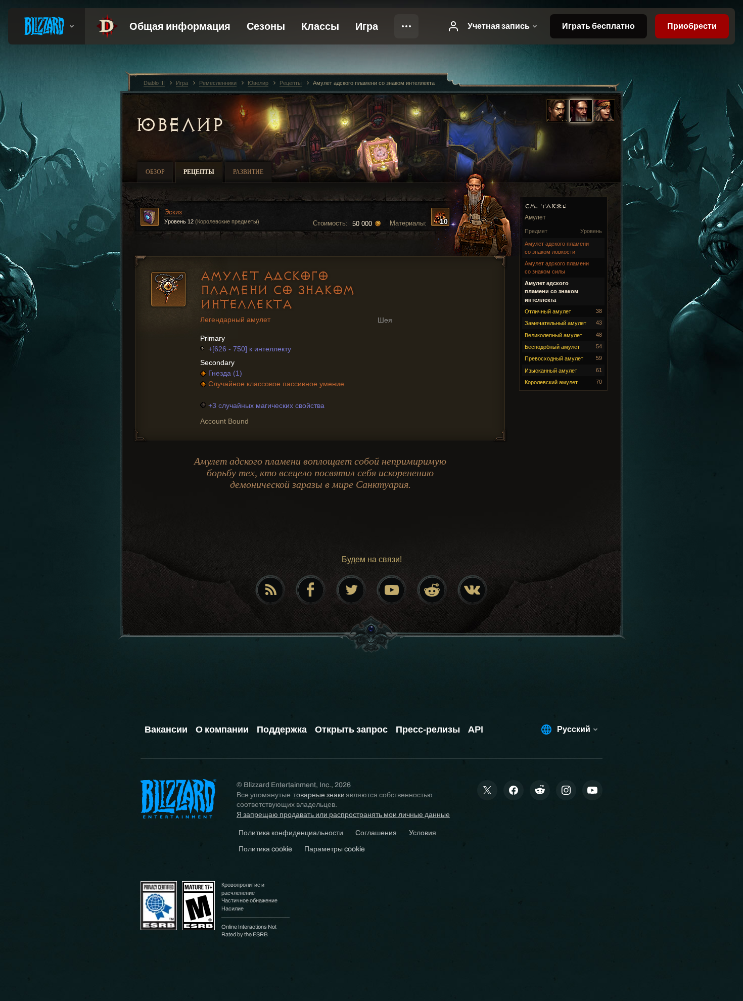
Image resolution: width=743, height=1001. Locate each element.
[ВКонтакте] (472, 590)
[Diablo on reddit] (432, 590)
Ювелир (179, 124)
